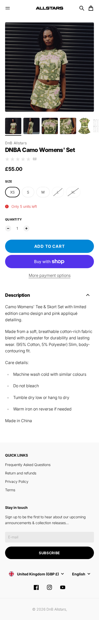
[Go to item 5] (84, 126)
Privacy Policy (16, 481)
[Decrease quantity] (8, 228)
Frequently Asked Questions (28, 464)
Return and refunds (20, 473)
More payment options (50, 275)
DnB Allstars (16, 143)
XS (12, 192)
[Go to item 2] (31, 126)
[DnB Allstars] (49, 8)
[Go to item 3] (50, 126)
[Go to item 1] (13, 126)
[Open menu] (7, 8)
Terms (10, 490)
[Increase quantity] (26, 228)
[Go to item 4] (68, 126)
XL (73, 192)
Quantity (13, 219)
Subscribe (49, 553)
